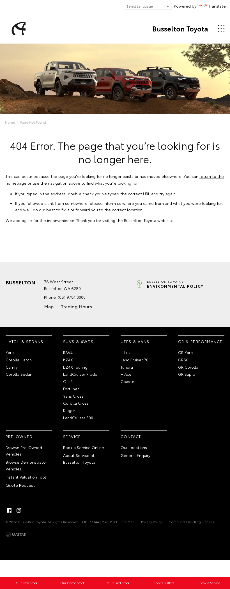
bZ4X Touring (75, 367)
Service (72, 436)
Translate (217, 6)
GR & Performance (200, 341)
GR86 (183, 360)
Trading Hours (76, 306)
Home (10, 122)
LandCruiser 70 (134, 360)
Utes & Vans (135, 341)
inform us (112, 203)
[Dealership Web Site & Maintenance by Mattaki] (16, 534)
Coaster (128, 381)
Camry (12, 367)
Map (49, 306)
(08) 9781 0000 (72, 297)
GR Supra (186, 374)
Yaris (10, 352)
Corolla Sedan (19, 374)
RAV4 (68, 352)
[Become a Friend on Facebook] (9, 510)
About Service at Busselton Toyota (79, 458)
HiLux (125, 352)
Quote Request (20, 485)
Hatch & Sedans (24, 341)
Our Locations (134, 447)
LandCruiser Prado (80, 374)
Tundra (127, 367)
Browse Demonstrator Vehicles (26, 465)
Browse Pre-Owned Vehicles (24, 451)
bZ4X (68, 360)
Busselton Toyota (180, 28)
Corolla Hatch (19, 360)
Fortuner (71, 388)
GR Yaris (185, 352)
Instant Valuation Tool (26, 477)
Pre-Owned (19, 436)
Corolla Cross (76, 403)
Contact (131, 436)
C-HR (68, 381)
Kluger (69, 410)
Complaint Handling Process (191, 521)
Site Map (128, 521)
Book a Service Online (83, 447)
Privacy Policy (151, 521)
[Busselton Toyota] (18, 28)
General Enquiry (135, 455)
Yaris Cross (73, 396)
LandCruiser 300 (78, 417)
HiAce (126, 374)
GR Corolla (188, 367)
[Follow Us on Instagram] (19, 510)
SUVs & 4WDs (78, 341)
